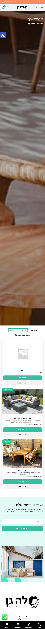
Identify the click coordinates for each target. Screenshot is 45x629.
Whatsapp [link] (29, 628)
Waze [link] (7, 628)
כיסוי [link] (22, 370)
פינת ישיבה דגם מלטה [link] (22, 418)
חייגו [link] (39, 628)
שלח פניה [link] (18, 628)
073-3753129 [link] (7, 2)
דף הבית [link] (40, 24)
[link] (3, 35)
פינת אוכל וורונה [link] (22, 470)
